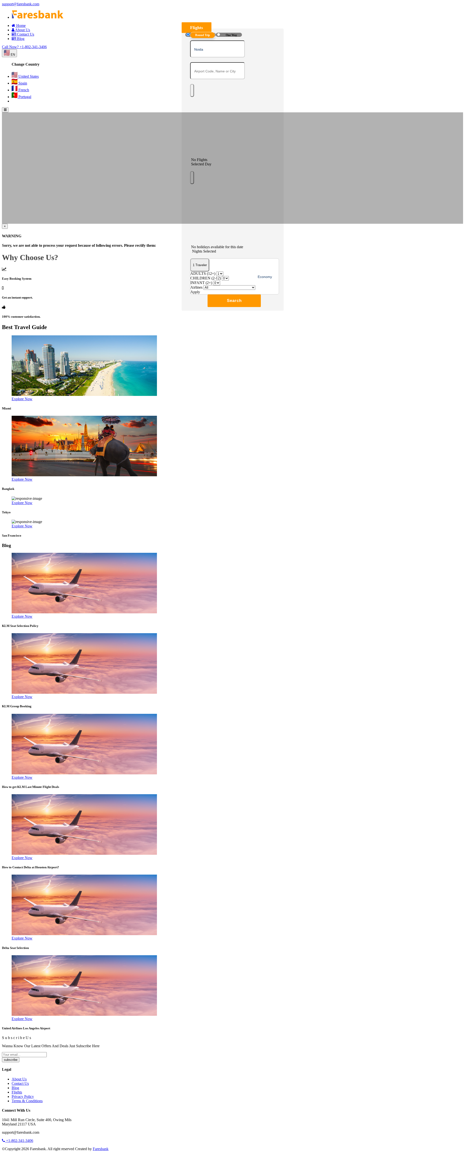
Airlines (196, 287)
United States (28, 76)
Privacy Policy (23, 1096)
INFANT (201, 283)
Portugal (24, 97)
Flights (17, 1092)
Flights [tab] (196, 27)
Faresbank (100, 1149)
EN (12, 54)
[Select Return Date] (192, 177)
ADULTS (202, 273)
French (23, 90)
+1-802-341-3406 (19, 1141)
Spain (22, 83)
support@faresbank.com (20, 4)
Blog (20, 39)
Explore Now (22, 399)
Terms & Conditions (27, 1101)
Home (20, 25)
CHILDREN (205, 278)
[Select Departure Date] (192, 90)
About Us (22, 30)
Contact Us (25, 34)
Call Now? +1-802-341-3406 (24, 47)
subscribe (10, 1060)
